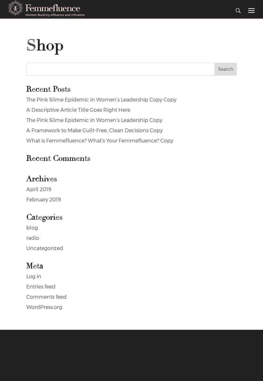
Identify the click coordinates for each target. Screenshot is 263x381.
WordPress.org (44, 307)
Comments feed (46, 297)
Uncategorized (44, 248)
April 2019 (38, 189)
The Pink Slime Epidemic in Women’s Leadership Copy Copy (101, 100)
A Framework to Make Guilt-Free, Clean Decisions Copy (94, 130)
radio (32, 238)
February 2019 (43, 200)
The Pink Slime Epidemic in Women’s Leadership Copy (94, 120)
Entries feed (40, 287)
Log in (33, 276)
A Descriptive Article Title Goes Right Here (78, 110)
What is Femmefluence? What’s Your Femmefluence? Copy (99, 141)
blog (32, 228)
